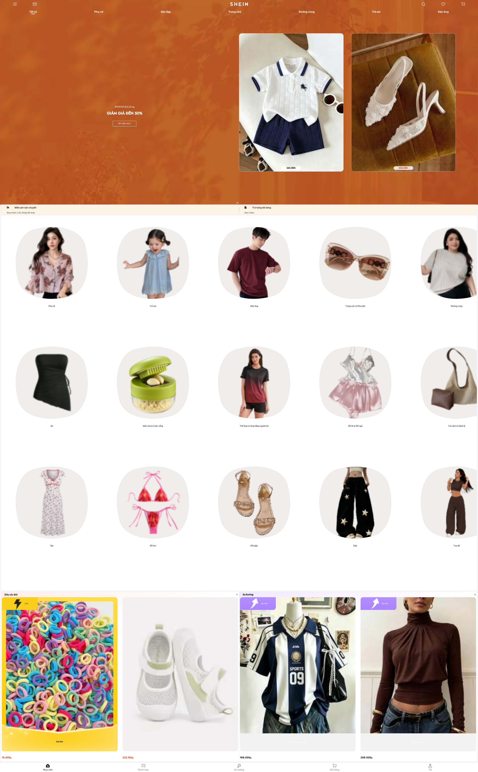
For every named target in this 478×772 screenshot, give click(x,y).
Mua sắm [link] (48, 769)
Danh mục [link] (143, 769)
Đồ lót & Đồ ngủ (355, 426)
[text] (291, 168)
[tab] (33, 12)
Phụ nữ (52, 306)
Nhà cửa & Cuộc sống (153, 426)
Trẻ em (153, 306)
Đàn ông (254, 306)
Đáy (355, 546)
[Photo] (52, 263)
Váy (52, 546)
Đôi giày (254, 546)
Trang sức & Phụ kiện (355, 306)
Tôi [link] (430, 769)
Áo (52, 426)
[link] (38, 4)
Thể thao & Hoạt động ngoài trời (254, 426)
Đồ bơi (153, 546)
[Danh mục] (12, 4)
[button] (463, 4)
